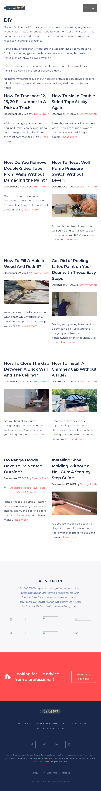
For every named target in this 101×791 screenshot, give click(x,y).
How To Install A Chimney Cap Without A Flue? (74, 369)
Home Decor (79, 723)
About (28, 723)
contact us (45, 762)
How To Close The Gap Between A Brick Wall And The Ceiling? (26, 369)
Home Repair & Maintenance (52, 723)
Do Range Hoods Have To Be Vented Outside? (23, 466)
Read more (70, 136)
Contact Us (64, 773)
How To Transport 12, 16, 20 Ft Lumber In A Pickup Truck (25, 101)
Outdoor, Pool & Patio (50, 728)
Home (18, 723)
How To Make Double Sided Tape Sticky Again (73, 101)
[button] (86, 8)
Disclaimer (52, 773)
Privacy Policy (38, 773)
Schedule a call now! (83, 676)
